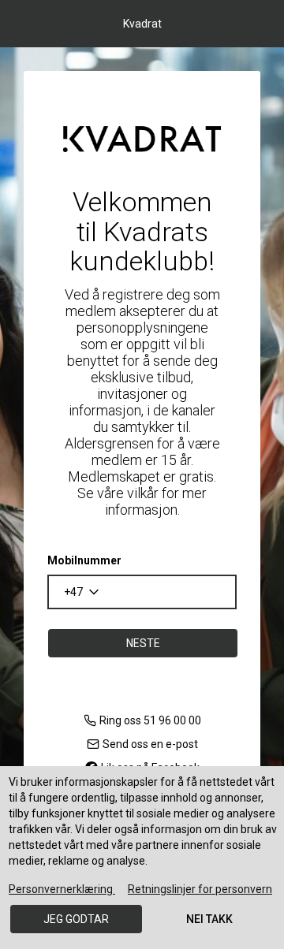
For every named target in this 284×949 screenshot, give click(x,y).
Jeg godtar (76, 919)
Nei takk (209, 919)
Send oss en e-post (150, 744)
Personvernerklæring (62, 889)
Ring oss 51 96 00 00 (150, 720)
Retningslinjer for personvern (200, 889)
